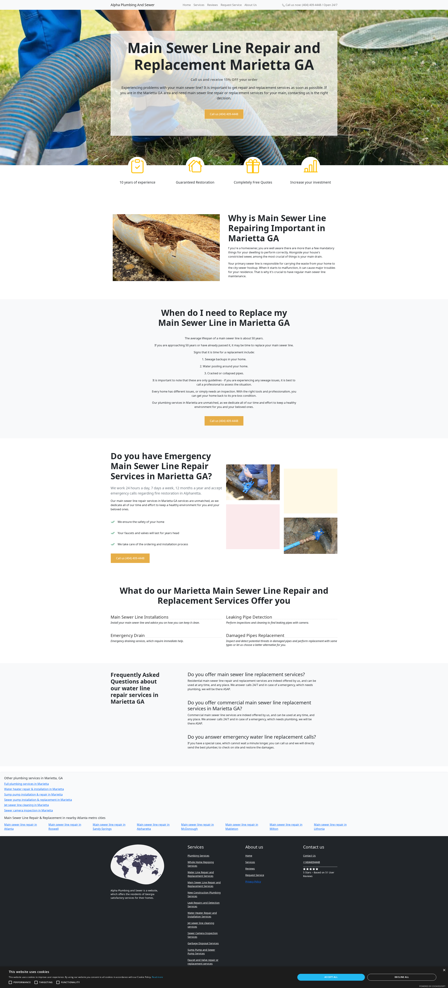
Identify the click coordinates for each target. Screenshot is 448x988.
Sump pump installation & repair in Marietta (33, 794)
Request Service (231, 5)
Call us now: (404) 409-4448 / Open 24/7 (311, 5)
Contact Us (309, 855)
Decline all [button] (402, 977)
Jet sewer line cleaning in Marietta (26, 805)
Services (199, 5)
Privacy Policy (253, 881)
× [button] (444, 970)
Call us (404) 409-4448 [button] (224, 114)
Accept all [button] (331, 977)
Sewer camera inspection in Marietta (28, 810)
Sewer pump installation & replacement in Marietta (38, 800)
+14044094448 (311, 862)
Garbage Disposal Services (203, 943)
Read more (157, 977)
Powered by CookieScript (432, 986)
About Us (250, 5)
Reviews (212, 5)
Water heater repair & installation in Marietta (34, 789)
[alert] (224, 977)
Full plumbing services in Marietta (26, 784)
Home (187, 5)
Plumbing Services (198, 855)
